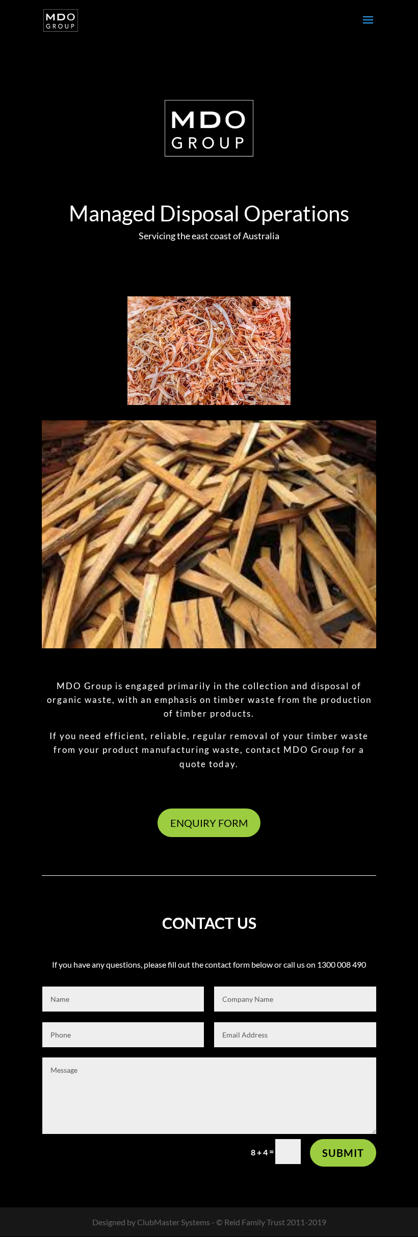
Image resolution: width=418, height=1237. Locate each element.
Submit (343, 1153)
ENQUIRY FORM (209, 823)
